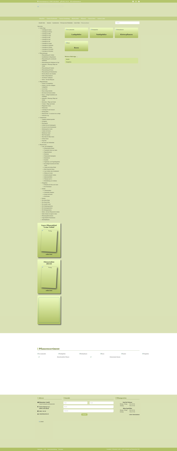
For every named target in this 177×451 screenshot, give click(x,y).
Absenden (84, 414)
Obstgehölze (68, 62)
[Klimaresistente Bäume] (114, 367)
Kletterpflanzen (126, 34)
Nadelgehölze (101, 34)
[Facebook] (133, 1)
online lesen (49, 254)
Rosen (76, 48)
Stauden (67, 59)
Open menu (40, 26)
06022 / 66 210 (65, 1)
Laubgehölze (76, 34)
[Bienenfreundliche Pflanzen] (62, 367)
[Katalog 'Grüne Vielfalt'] (49, 241)
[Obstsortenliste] (48, 277)
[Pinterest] (139, 1)
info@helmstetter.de (76, 1)
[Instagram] (136, 1)
